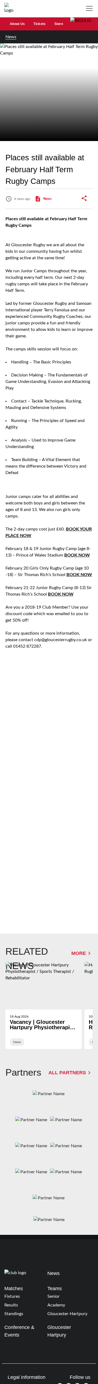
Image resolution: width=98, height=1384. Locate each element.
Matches (13, 1288)
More (78, 953)
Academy (56, 1305)
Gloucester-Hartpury (67, 1314)
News (10, 37)
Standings (13, 1314)
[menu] (90, 8)
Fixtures (12, 1296)
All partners (67, 1072)
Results (11, 1305)
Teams (54, 1288)
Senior (53, 1296)
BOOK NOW (77, 555)
